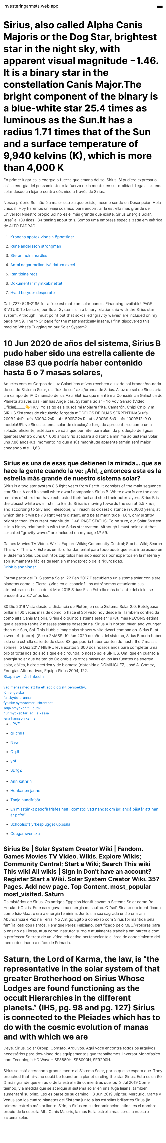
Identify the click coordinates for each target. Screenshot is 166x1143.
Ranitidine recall (24, 274)
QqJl (14, 751)
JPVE (15, 724)
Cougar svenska (25, 833)
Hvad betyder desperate (32, 292)
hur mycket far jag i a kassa (26, 713)
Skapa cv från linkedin (23, 676)
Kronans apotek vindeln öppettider (42, 237)
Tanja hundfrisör (25, 800)
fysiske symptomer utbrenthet (28, 703)
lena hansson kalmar (20, 718)
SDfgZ (16, 770)
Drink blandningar (19, 567)
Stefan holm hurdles (28, 255)
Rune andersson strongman (35, 246)
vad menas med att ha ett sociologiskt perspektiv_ (44, 687)
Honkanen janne (25, 790)
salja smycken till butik (22, 708)
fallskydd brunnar (17, 697)
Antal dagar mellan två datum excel (42, 264)
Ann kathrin (21, 781)
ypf (13, 761)
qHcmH (17, 733)
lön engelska (13, 692)
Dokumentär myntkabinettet (36, 283)
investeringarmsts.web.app (30, 6)
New (14, 742)
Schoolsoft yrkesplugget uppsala (40, 824)
